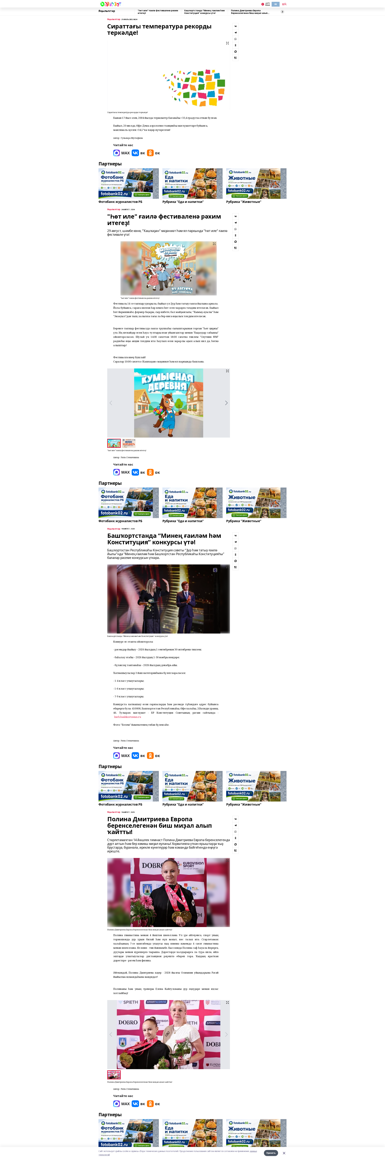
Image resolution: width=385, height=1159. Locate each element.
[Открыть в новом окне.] (121, 152)
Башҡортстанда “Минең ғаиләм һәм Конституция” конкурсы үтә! (204, 11)
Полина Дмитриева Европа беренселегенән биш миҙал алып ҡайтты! (249, 11)
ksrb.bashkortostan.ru (127, 717)
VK (275, 4)
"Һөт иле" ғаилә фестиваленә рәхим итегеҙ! (158, 11)
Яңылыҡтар (107, 11)
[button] (226, 403)
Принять (271, 1152)
